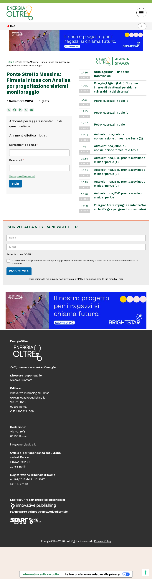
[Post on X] (8, 110)
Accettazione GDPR (19, 254)
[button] (141, 12)
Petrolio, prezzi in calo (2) (112, 112)
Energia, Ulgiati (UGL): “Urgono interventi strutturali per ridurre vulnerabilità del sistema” (116, 87)
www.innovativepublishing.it (27, 397)
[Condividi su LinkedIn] (20, 110)
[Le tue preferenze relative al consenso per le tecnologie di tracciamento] (145, 572)
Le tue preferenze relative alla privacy (92, 574)
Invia (15, 183)
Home (10, 62)
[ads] (76, 327)
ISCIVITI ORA (19, 271)
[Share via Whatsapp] (26, 110)
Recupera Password (22, 176)
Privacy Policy (102, 541)
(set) (45, 101)
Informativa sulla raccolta (40, 574)
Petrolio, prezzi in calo (109, 124)
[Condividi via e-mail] (31, 110)
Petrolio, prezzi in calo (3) (112, 100)
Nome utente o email (23, 145)
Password (16, 160)
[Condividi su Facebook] (14, 110)
